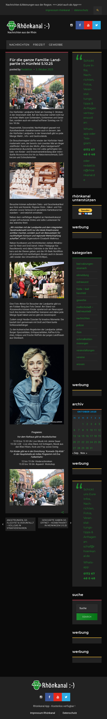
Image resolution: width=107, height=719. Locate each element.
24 (91, 442)
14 (78, 436)
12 (99, 430)
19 (99, 436)
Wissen (80, 364)
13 (74, 436)
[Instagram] (71, 25)
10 (91, 430)
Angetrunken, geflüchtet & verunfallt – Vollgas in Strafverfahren (20, 524)
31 (91, 448)
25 (95, 442)
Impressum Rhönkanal (58, 10)
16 (87, 436)
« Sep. (75, 453)
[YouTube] (88, 25)
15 (83, 436)
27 (74, 448)
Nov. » (84, 453)
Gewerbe (56, 44)
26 (99, 442)
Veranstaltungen (85, 350)
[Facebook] (80, 25)
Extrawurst (82, 281)
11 (95, 430)
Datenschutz (81, 10)
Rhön (79, 332)
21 (78, 442)
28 (78, 448)
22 (83, 442)
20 (74, 442)
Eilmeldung (82, 275)
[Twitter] (96, 25)
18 (95, 436)
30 (87, 448)
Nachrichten (83, 318)
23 (87, 442)
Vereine (80, 357)
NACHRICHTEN (19, 44)
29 (83, 448)
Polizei (80, 325)
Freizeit (39, 44)
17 (91, 436)
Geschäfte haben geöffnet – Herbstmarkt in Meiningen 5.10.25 (53, 523)
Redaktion (26, 69)
